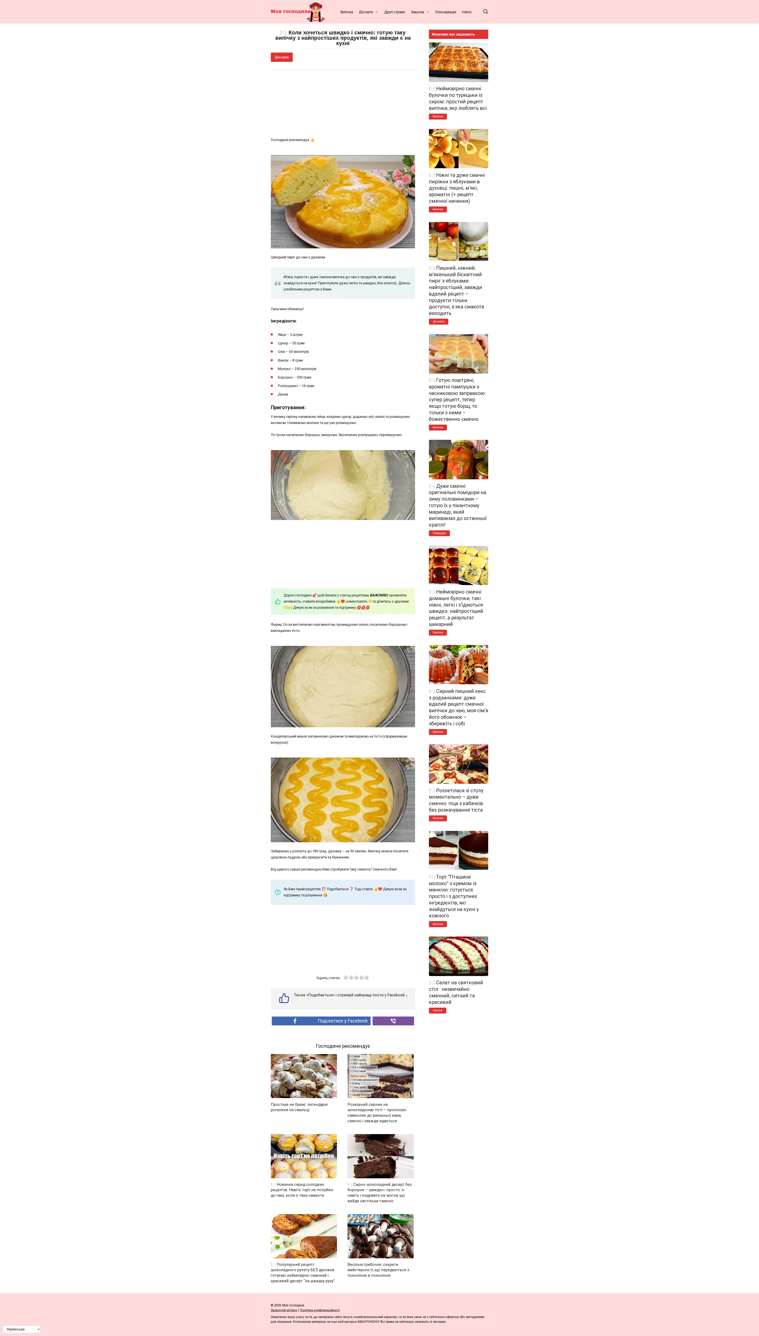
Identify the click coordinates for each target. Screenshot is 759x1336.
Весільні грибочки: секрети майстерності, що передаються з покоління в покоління (378, 1270)
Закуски (417, 12)
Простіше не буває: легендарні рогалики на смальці (299, 1107)
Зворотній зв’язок (284, 1310)
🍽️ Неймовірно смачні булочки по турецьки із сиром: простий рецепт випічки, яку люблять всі (458, 98)
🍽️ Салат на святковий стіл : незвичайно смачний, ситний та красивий (456, 992)
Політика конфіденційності (320, 1310)
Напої (466, 12)
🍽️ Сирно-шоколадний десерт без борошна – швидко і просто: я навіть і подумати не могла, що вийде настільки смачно (379, 1192)
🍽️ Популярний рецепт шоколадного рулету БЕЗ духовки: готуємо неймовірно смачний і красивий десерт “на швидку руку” (303, 1272)
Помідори (439, 533)
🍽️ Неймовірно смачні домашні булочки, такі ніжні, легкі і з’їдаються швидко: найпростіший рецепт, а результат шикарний (456, 608)
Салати (437, 1010)
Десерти (366, 12)
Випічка (347, 12)
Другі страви (394, 12)
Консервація (445, 12)
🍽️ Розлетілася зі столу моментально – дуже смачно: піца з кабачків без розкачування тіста (456, 800)
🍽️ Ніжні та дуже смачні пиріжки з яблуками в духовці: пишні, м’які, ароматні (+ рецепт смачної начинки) (457, 188)
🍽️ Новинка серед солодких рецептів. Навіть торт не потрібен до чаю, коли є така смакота (302, 1190)
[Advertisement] (343, 104)
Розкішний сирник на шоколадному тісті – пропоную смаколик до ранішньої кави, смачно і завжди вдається (376, 1112)
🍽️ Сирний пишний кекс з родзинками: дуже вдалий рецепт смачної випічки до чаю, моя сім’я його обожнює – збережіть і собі (458, 707)
